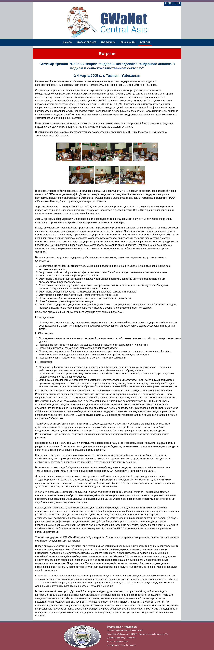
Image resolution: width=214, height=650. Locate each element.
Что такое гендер (86, 42)
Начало (67, 42)
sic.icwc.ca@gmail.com (117, 641)
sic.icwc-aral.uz (113, 645)
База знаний (127, 42)
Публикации (108, 42)
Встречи (145, 42)
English (172, 3)
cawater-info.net (128, 645)
